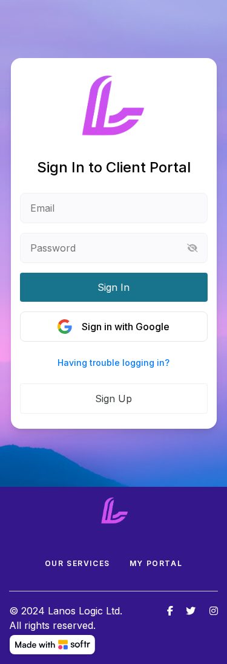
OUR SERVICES (77, 563)
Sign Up (113, 398)
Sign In (113, 287)
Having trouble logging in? (113, 362)
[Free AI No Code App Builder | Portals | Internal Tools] (52, 644)
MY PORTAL (156, 563)
